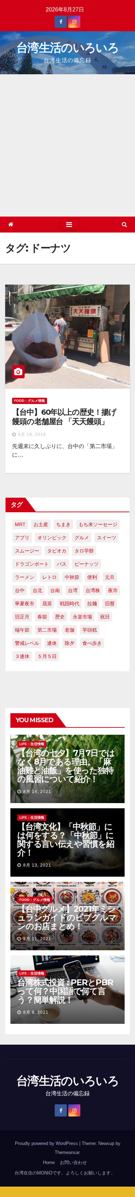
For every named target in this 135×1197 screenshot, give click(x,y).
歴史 (60, 616)
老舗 (69, 630)
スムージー (27, 551)
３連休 (22, 656)
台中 (20, 590)
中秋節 (72, 577)
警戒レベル (27, 643)
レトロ (49, 577)
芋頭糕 (89, 630)
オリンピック (51, 537)
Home (49, 1162)
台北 (37, 590)
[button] (124, 224)
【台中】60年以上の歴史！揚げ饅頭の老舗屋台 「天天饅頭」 (64, 416)
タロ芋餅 (84, 551)
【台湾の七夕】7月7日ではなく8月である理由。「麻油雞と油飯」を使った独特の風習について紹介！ (66, 766)
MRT (20, 524)
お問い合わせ (73, 1162)
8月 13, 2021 (37, 865)
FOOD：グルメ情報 (29, 401)
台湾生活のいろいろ (67, 47)
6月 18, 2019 (32, 434)
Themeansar (67, 1152)
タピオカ (56, 551)
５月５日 (47, 656)
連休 (52, 643)
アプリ (22, 537)
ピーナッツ (86, 564)
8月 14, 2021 (37, 791)
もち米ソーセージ (98, 524)
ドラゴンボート (32, 564)
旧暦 (110, 603)
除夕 (69, 643)
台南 (55, 590)
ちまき (63, 524)
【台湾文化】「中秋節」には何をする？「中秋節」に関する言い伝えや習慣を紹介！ (65, 839)
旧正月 (22, 616)
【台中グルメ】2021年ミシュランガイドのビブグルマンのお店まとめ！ (66, 917)
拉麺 (92, 603)
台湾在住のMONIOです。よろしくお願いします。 (65, 1172)
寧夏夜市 (24, 603)
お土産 (41, 524)
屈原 (47, 603)
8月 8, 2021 (35, 1012)
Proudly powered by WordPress (47, 1143)
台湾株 (93, 590)
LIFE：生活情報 (31, 744)
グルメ (81, 537)
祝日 (105, 616)
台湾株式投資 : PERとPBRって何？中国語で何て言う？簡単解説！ (65, 991)
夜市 (113, 590)
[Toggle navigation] (69, 224)
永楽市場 (82, 616)
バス (61, 564)
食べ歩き (92, 643)
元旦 (110, 577)
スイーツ (106, 537)
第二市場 (47, 630)
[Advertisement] (67, 145)
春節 (42, 616)
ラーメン (24, 577)
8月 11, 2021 (37, 938)
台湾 (73, 590)
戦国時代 (69, 603)
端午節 (22, 630)
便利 (92, 577)
